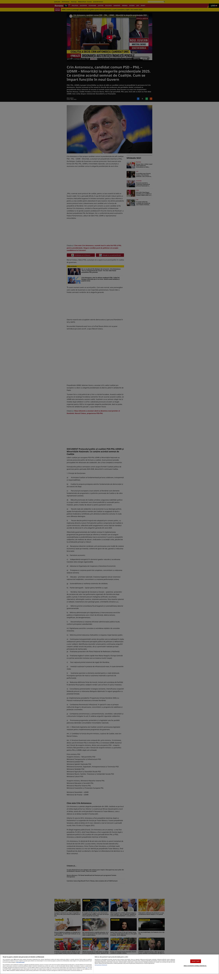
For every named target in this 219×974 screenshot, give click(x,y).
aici (86, 967)
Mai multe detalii (20, 962)
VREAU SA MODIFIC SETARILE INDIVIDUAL (195, 966)
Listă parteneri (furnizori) (101, 965)
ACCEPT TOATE (196, 961)
